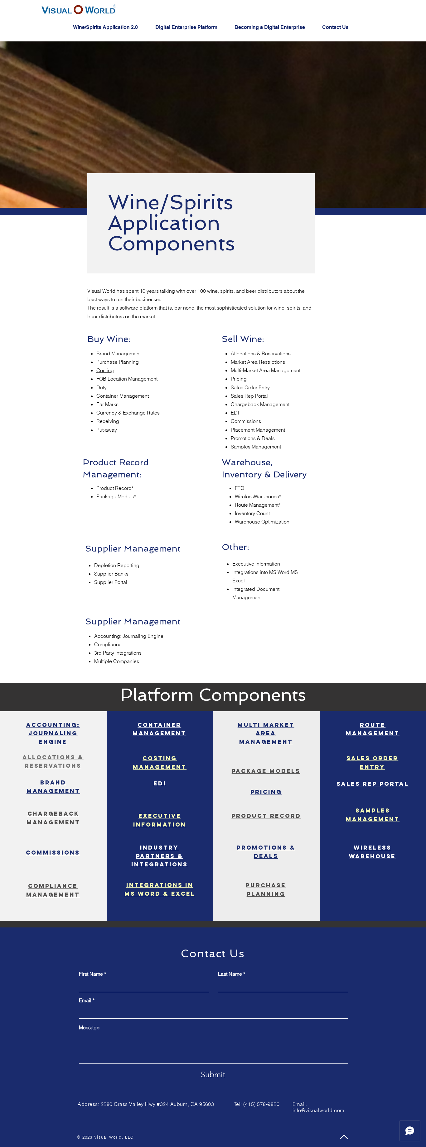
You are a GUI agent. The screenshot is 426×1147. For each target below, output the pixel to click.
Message (89, 1027)
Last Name (230, 973)
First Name (91, 973)
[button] (109, 27)
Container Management (122, 396)
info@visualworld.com (318, 1110)
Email (85, 1000)
